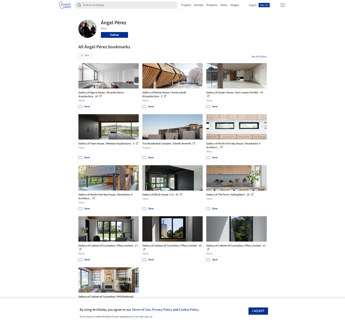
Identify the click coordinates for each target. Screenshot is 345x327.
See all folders (259, 56)
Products (212, 5)
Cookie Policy (188, 309)
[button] (84, 55)
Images (234, 5)
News (223, 5)
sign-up (148, 316)
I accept (258, 311)
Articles (198, 5)
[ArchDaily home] (65, 5)
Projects (186, 5)
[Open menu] (283, 5)
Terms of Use (141, 309)
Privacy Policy (162, 309)
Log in (252, 5)
